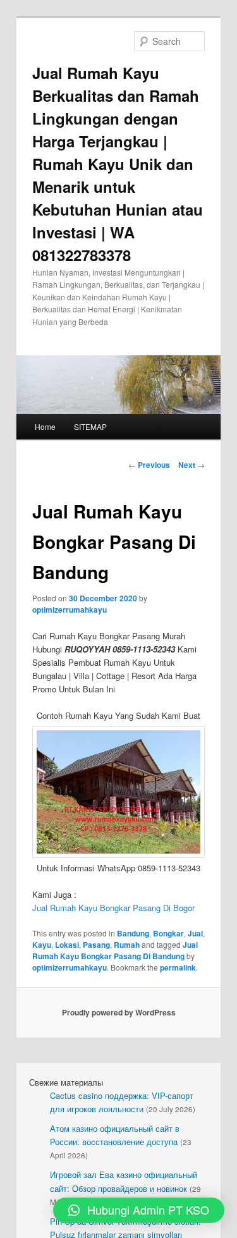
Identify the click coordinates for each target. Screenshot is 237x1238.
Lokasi (67, 944)
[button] (138, 1210)
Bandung (133, 933)
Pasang (96, 944)
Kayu (41, 944)
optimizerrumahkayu (69, 609)
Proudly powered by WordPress (119, 1012)
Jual (195, 933)
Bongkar (168, 933)
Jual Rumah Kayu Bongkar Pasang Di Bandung (115, 950)
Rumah (127, 944)
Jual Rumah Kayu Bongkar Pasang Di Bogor (113, 908)
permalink (178, 967)
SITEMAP (90, 426)
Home (45, 426)
